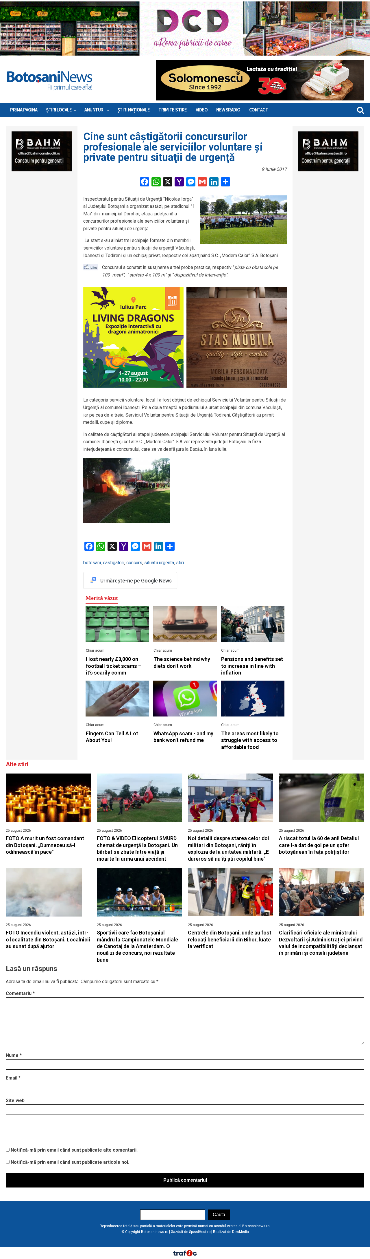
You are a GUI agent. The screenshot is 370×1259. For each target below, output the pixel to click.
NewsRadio (228, 110)
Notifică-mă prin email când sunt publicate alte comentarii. (74, 1150)
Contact (258, 110)
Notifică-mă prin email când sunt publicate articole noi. (70, 1162)
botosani (92, 562)
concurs (134, 562)
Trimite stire (172, 110)
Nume (14, 1055)
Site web (15, 1100)
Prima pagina (23, 110)
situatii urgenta (159, 562)
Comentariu (20, 993)
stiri (180, 562)
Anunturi (94, 110)
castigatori (113, 562)
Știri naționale (133, 110)
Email (13, 1078)
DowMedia (240, 1232)
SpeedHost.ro (199, 1232)
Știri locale (59, 110)
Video (202, 110)
